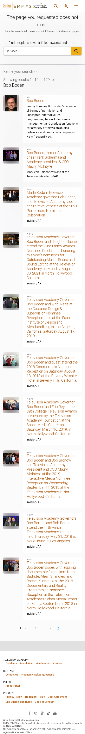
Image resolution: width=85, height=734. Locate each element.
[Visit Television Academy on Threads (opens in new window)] (42, 713)
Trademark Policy (35, 696)
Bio (28, 97)
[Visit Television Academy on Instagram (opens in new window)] (35, 713)
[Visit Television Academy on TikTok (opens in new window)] (48, 713)
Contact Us (12, 674)
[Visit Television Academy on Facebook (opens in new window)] (29, 713)
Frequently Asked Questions (37, 674)
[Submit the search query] (76, 51)
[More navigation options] (76, 6)
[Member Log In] (66, 6)
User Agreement (57, 696)
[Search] (56, 6)
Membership (43, 663)
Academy (11, 663)
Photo (30, 150)
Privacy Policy (14, 696)
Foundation (26, 663)
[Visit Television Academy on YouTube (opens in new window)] (55, 713)
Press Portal (13, 685)
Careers (57, 663)
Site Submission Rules (19, 701)
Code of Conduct (44, 701)
